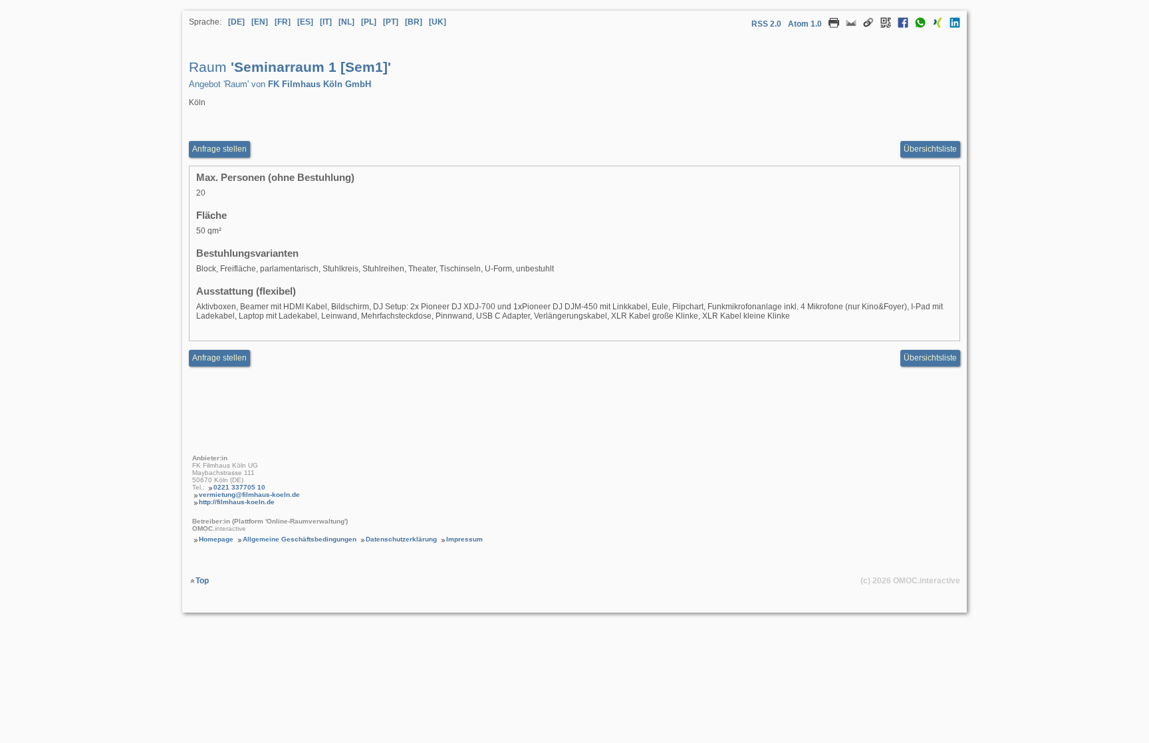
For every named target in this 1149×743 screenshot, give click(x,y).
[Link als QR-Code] (882, 25)
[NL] (346, 22)
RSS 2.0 (766, 24)
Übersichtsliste (930, 149)
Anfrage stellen (219, 149)
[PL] (368, 22)
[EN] (259, 22)
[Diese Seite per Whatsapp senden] (917, 25)
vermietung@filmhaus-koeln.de (249, 494)
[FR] (283, 22)
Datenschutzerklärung (401, 539)
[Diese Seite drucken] (830, 25)
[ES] (305, 22)
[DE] (236, 22)
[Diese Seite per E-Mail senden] (847, 25)
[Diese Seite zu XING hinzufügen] (934, 25)
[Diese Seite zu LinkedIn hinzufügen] (951, 25)
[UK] (437, 22)
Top (202, 580)
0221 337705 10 (239, 487)
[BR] (413, 22)
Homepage (216, 539)
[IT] (326, 22)
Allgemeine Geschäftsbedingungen (299, 539)
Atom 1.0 (805, 24)
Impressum (464, 539)
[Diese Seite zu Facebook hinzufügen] (899, 25)
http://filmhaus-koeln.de (237, 502)
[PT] (390, 22)
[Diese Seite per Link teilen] (865, 25)
